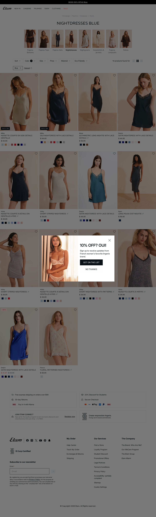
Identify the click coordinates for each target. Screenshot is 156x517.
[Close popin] (109, 240)
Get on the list (91, 262)
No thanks (91, 269)
